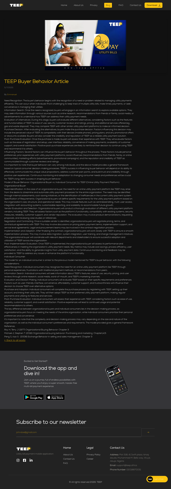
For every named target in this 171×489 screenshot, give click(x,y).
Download (152, 5)
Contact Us (135, 5)
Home (64, 5)
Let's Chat (159, 479)
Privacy (94, 5)
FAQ (121, 5)
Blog (108, 5)
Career (90, 458)
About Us (78, 5)
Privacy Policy (93, 454)
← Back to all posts (14, 340)
